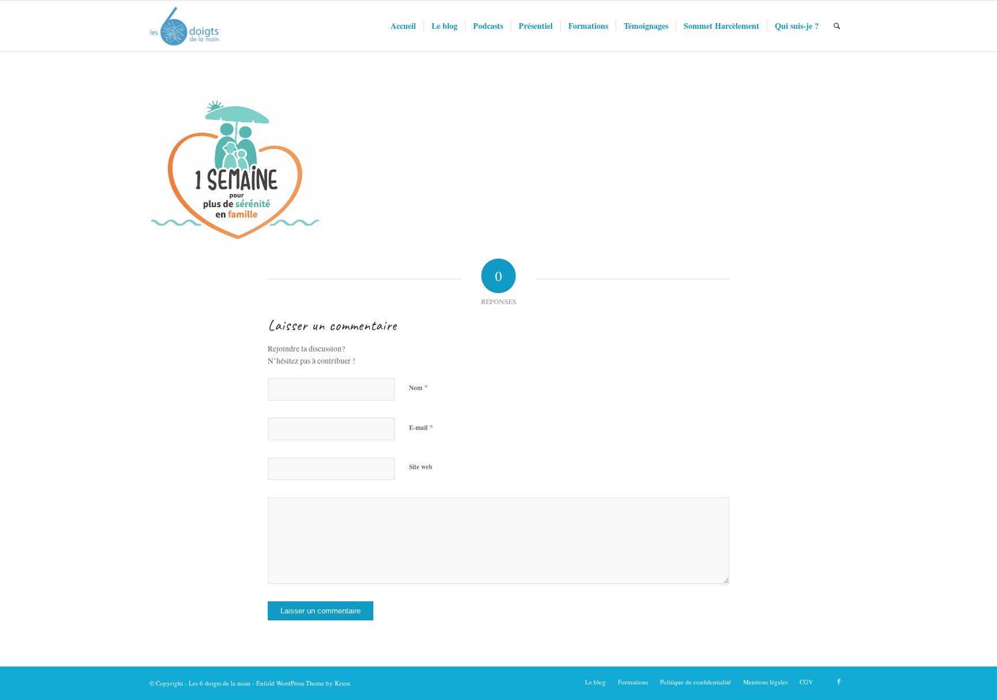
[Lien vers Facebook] (839, 681)
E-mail (421, 427)
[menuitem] (403, 26)
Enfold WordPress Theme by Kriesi (303, 683)
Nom (418, 387)
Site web (420, 466)
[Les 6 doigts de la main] (184, 26)
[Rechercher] (837, 26)
